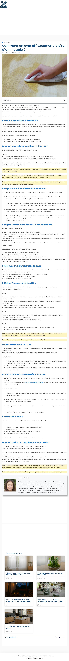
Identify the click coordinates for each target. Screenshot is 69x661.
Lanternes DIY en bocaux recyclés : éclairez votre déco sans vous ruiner (50, 600)
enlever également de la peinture (34, 382)
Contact (21, 656)
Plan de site (53, 656)
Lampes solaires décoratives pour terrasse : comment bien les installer (18, 600)
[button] (67, 4)
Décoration (7, 42)
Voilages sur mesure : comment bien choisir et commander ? (18, 574)
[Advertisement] (34, 22)
